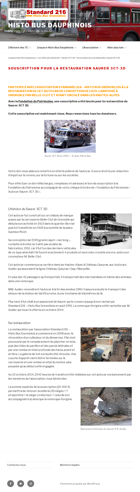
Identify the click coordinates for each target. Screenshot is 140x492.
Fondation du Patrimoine (35, 101)
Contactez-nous (16, 464)
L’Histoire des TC (18, 47)
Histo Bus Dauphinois (50, 25)
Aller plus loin (115, 47)
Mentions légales (70, 464)
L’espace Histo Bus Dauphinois (55, 47)
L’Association (90, 47)
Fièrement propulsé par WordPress (80, 483)
